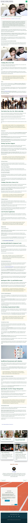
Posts (18, 514)
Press (11, 500)
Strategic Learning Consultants (7, 1)
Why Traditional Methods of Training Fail (7, 424)
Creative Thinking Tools (6, 439)
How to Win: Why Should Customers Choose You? (20, 440)
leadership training (6, 91)
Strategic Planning (19, 452)
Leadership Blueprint (8, 18)
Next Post (25, 480)
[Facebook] (16, 516)
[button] (16, 504)
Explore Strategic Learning (13, 514)
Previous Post (3, 480)
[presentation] (7, 434)
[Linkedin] (11, 516)
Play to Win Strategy (5, 452)
